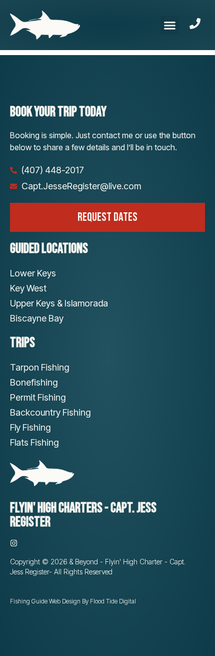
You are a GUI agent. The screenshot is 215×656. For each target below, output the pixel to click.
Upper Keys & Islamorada (59, 303)
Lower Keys (33, 273)
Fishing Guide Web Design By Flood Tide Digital (73, 601)
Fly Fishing (30, 427)
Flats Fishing (34, 442)
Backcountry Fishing (50, 412)
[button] (170, 25)
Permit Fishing (38, 397)
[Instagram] (14, 543)
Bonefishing (34, 382)
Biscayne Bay (37, 318)
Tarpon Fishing (39, 367)
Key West (28, 288)
